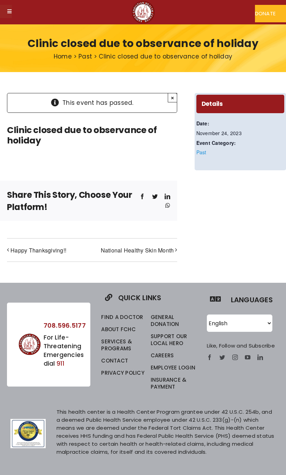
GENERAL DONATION (165, 320)
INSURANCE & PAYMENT (169, 383)
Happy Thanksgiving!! (38, 250)
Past (201, 152)
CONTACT (114, 360)
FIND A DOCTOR (122, 317)
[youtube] (247, 357)
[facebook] (209, 357)
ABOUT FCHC (118, 329)
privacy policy (122, 372)
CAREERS (162, 355)
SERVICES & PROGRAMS (116, 345)
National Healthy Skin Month (137, 250)
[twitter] (222, 357)
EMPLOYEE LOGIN (173, 367)
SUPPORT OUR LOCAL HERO (169, 340)
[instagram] (235, 357)
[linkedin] (260, 357)
